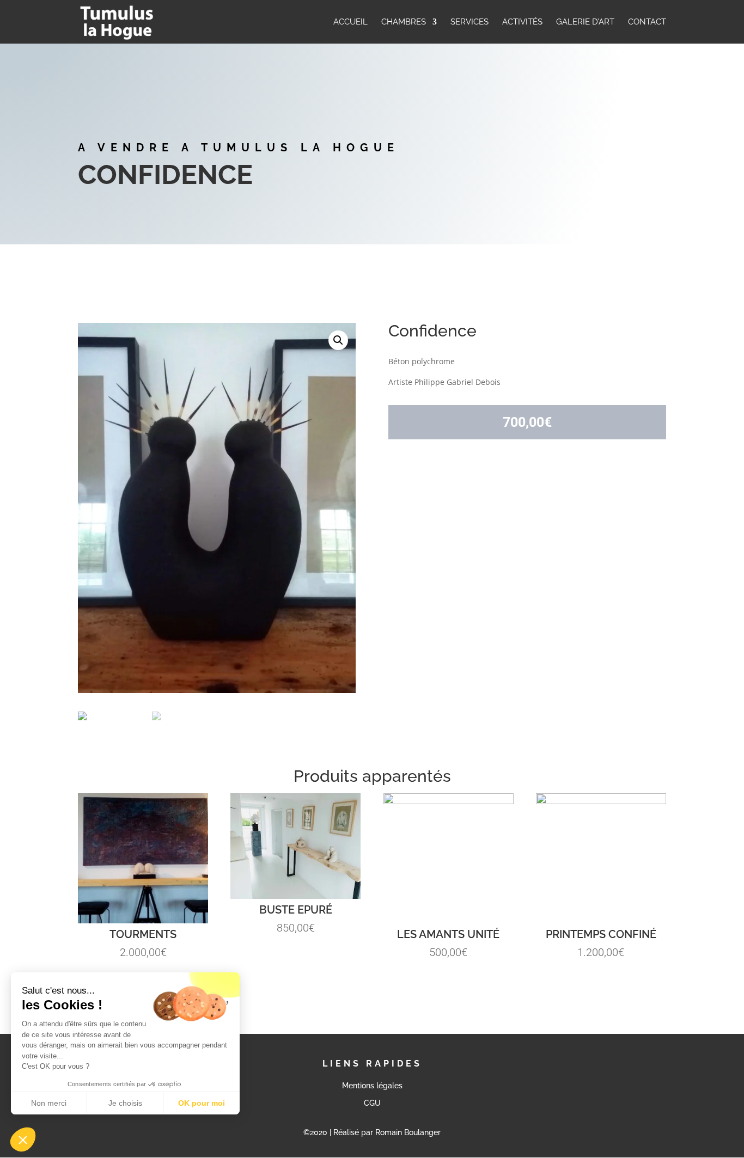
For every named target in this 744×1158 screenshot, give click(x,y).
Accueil (350, 22)
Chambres (403, 22)
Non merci (48, 1103)
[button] (23, 1139)
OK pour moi (201, 1103)
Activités (522, 22)
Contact (647, 22)
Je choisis (125, 1103)
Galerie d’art (585, 22)
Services (469, 22)
